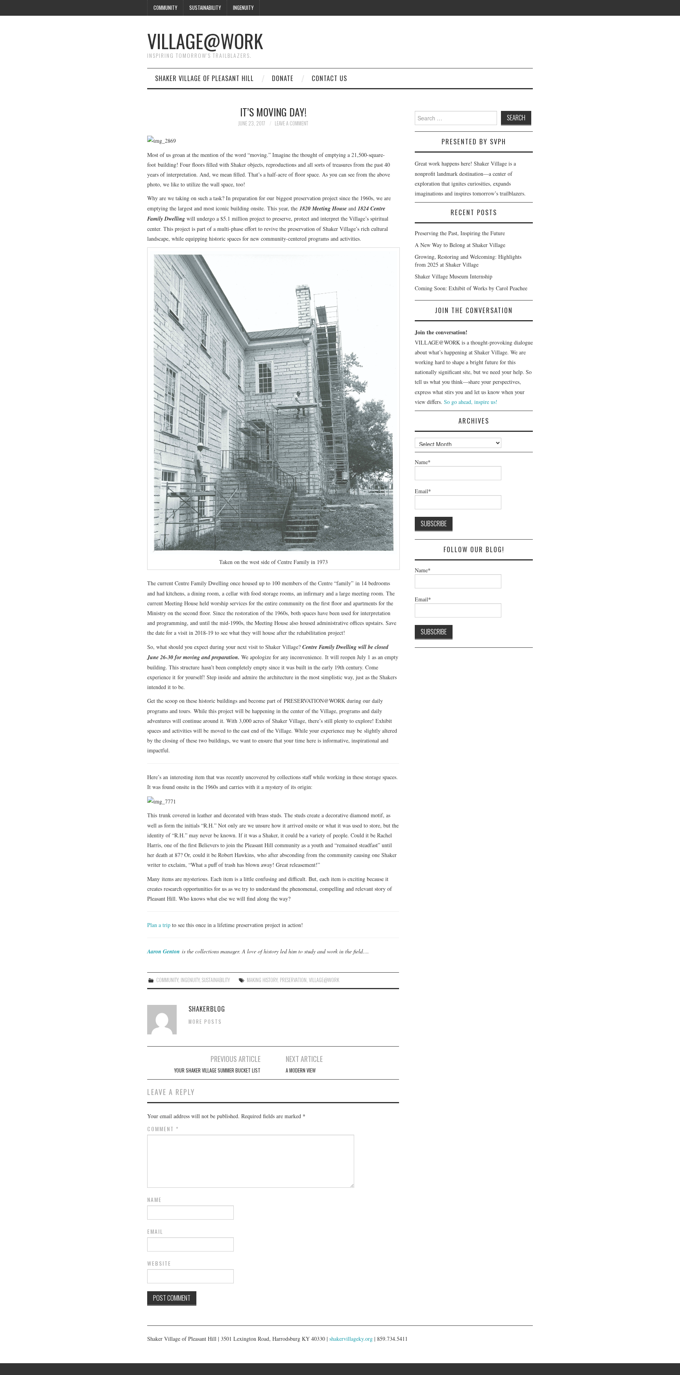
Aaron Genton (163, 951)
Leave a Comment (291, 123)
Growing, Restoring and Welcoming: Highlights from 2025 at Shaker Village (468, 260)
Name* (423, 462)
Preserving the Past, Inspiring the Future (460, 233)
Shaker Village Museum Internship (453, 276)
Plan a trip (158, 925)
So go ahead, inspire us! (470, 401)
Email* (423, 491)
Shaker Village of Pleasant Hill (204, 78)
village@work (324, 980)
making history (262, 980)
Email (155, 1231)
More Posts (205, 1021)
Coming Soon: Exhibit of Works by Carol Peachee (471, 288)
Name (154, 1200)
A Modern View (301, 1070)
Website (159, 1263)
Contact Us (329, 78)
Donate (283, 78)
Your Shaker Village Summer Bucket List (217, 1070)
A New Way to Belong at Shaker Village (460, 245)
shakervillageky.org (351, 1338)
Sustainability (205, 7)
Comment (163, 1129)
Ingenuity (243, 7)
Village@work (205, 41)
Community (165, 7)
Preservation (293, 980)
